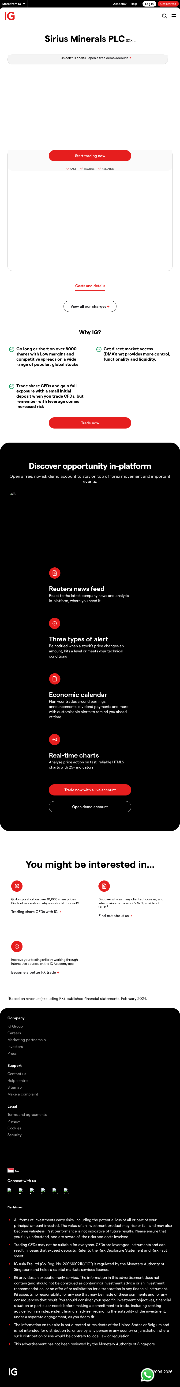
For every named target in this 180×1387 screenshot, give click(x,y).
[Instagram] (55, 1191)
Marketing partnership (27, 1039)
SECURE (89, 168)
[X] (21, 1191)
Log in (149, 3)
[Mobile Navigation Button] (174, 15)
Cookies (14, 1128)
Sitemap (15, 1087)
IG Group (15, 1026)
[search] (164, 15)
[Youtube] (44, 1191)
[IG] (10, 16)
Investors (15, 1046)
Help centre (18, 1080)
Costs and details (90, 285)
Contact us (17, 1073)
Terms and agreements (27, 1114)
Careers (14, 1033)
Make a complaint (23, 1094)
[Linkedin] (10, 1191)
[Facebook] (33, 1191)
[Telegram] (66, 1191)
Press (12, 1053)
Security (15, 1134)
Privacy (14, 1121)
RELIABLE (108, 168)
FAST (73, 168)
